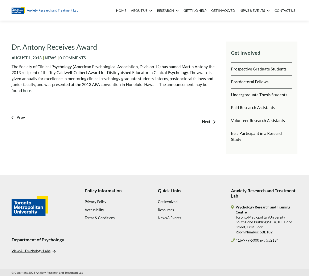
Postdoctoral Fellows (249, 81)
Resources (166, 210)
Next (206, 121)
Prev (21, 117)
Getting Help (195, 10)
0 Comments (72, 57)
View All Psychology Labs (31, 251)
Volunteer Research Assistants (258, 120)
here (27, 90)
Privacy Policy (95, 201)
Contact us (285, 10)
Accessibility (94, 210)
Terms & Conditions (100, 218)
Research (165, 10)
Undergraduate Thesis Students (259, 94)
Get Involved (223, 10)
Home (121, 10)
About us (139, 10)
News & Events (252, 10)
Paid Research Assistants (253, 107)
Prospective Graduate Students (259, 68)
